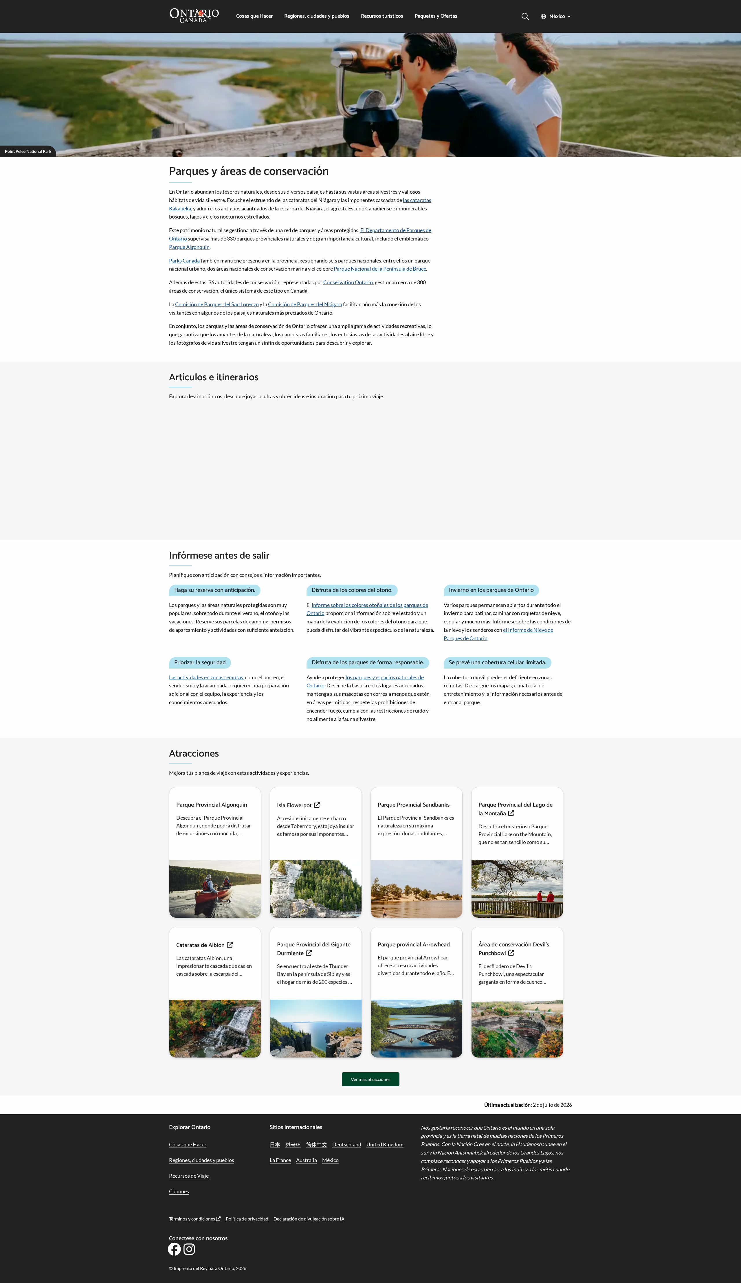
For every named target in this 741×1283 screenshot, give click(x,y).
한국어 (293, 1144)
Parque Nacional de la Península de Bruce (380, 268)
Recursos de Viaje (189, 1175)
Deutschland (346, 1144)
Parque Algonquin (189, 247)
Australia (306, 1160)
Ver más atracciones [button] (370, 1079)
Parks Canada (184, 260)
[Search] (525, 16)
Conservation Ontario (348, 282)
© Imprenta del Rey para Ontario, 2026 (207, 1268)
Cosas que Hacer (254, 16)
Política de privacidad (247, 1218)
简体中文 (316, 1144)
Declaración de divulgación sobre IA (309, 1218)
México (557, 16)
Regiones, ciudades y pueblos (316, 16)
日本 (275, 1144)
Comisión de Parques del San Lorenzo (217, 304)
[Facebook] (174, 1251)
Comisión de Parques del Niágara (305, 304)
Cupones (179, 1191)
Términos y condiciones (192, 1218)
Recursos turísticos (382, 16)
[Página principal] (194, 16)
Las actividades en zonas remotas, (206, 677)
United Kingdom (384, 1144)
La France (280, 1160)
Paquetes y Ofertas (436, 16)
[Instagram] (189, 1251)
